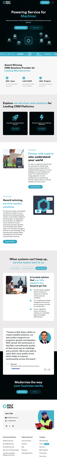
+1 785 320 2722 (11, 420)
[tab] (15, 268)
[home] (6, 2)
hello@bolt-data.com (12, 417)
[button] (52, 2)
